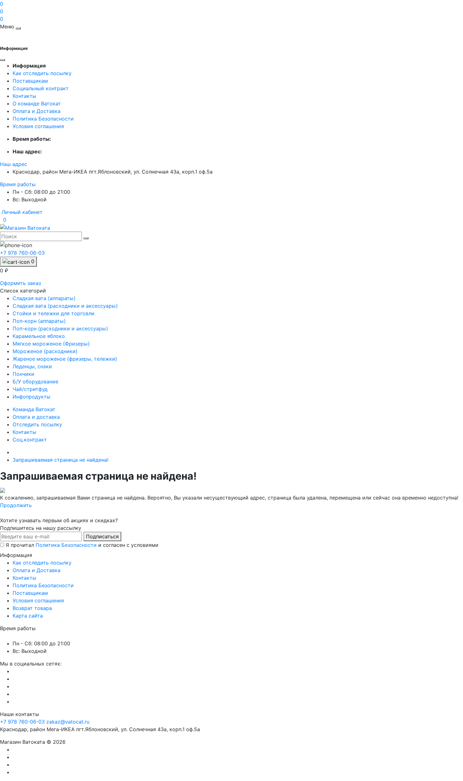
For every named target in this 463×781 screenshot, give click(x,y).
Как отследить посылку (42, 73)
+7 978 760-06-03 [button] (22, 722)
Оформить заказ (20, 283)
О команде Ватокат (37, 103)
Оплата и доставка (36, 417)
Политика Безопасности (43, 118)
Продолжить (16, 505)
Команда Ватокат (34, 409)
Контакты (24, 96)
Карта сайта (28, 615)
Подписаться (102, 536)
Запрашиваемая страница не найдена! (60, 460)
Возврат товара (32, 608)
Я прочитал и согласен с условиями (82, 545)
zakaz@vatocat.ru (67, 722)
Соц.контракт (30, 439)
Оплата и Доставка (36, 111)
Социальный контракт (41, 88)
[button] (13, 164)
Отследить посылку (37, 424)
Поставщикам (30, 81)
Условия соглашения (38, 126)
